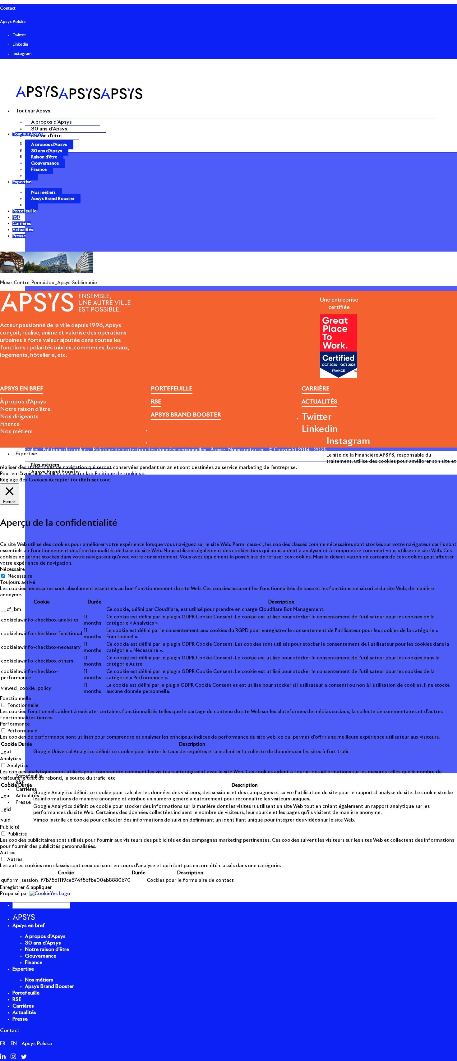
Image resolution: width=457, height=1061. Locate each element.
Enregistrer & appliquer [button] (26, 887)
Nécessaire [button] (12, 569)
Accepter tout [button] (64, 480)
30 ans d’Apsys (49, 128)
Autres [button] (7, 852)
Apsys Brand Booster (52, 199)
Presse (217, 450)
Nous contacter (246, 450)
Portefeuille (25, 992)
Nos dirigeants (19, 417)
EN (14, 1043)
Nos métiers (43, 192)
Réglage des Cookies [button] (23, 480)
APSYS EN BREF (21, 389)
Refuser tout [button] (95, 480)
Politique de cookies (66, 450)
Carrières (23, 1006)
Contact (8, 9)
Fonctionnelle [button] (15, 698)
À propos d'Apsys (23, 402)
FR (3, 1043)
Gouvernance (45, 163)
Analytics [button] (10, 759)
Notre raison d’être (25, 409)
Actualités (24, 1012)
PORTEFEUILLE (171, 389)
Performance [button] (15, 724)
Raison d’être (46, 135)
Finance (39, 169)
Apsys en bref (28, 925)
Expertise (23, 969)
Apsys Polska (12, 22)
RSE (16, 999)
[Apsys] (79, 97)
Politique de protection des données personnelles (149, 450)
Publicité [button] (10, 827)
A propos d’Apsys (51, 122)
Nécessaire (19, 576)
